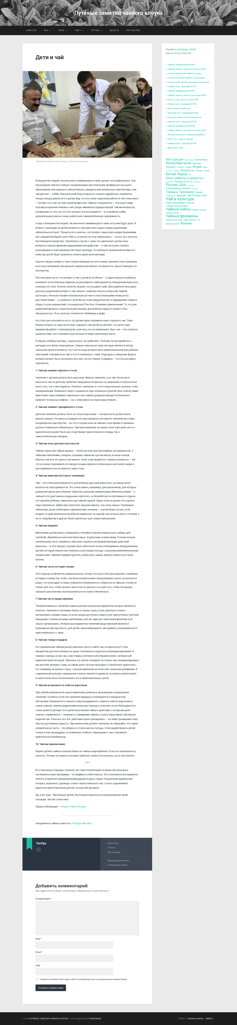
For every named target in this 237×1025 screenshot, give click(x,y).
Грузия (188, 167)
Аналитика (201, 159)
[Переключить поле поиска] (210, 30)
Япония (186, 223)
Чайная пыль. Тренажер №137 (182, 86)
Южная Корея (172, 224)
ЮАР (198, 220)
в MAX (192, 49)
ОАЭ (189, 175)
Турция (199, 192)
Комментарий (43, 899)
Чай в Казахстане (197, 195)
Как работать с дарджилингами (183, 113)
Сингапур (190, 185)
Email (39, 952)
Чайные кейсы (178, 209)
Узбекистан (171, 196)
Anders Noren (195, 1018)
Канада (199, 170)
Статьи (111, 847)
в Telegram (76, 823)
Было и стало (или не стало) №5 (183, 99)
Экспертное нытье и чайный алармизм (186, 134)
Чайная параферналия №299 (181, 91)
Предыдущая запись (118, 860)
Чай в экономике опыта (180, 202)
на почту (175, 53)
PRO (46, 30)
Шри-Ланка (190, 219)
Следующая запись (118, 865)
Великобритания (178, 163)
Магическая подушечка (179, 108)
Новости (31, 30)
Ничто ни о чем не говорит (180, 139)
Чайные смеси (172, 213)
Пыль (61, 30)
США (182, 184)
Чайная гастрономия (177, 206)
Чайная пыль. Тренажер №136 (182, 104)
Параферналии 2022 (183, 182)
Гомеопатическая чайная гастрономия (186, 78)
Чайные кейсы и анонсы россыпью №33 (187, 130)
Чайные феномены (182, 216)
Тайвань (172, 192)
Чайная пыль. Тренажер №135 (182, 121)
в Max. (88, 823)
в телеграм (181, 49)
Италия (177, 171)
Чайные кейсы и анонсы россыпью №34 (187, 95)
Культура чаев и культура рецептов (184, 117)
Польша (197, 182)
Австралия (189, 160)
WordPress (95, 1018)
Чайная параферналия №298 (181, 126)
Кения (207, 171)
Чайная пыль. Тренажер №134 (182, 143)
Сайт (38, 965)
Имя (38, 939)
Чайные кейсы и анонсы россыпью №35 (187, 69)
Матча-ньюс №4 (175, 148)
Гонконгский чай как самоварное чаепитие (188, 82)
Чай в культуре (180, 199)
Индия (197, 166)
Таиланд (195, 189)
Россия (171, 184)
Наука (182, 174)
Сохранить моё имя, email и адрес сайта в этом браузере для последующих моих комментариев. (84, 979)
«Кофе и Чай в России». (74, 806)
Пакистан (169, 182)
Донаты (114, 30)
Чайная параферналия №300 (181, 64)
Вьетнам (196, 163)
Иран (205, 167)
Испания (169, 171)
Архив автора (38, 849)
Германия (171, 167)
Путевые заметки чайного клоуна (118, 13)
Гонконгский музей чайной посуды (184, 73)
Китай (171, 174)
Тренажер (186, 192)
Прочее (95, 30)
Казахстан (187, 170)
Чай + (78, 30)
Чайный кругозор (174, 220)
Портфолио (133, 30)
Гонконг (180, 167)
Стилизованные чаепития (178, 188)
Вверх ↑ (210, 1018)
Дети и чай (50, 57)
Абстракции (114, 852)
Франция (181, 195)
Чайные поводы (199, 210)
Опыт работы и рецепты (184, 178)
